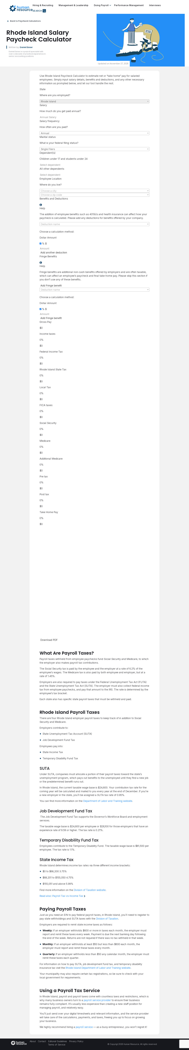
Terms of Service (56, 1044)
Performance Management (129, 5)
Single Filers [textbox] (48, 149)
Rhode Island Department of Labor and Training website (98, 967)
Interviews (155, 5)
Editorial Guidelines (57, 1041)
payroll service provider (97, 1000)
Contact (42, 1041)
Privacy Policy (76, 1041)
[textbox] (94, 191)
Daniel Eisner (26, 47)
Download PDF (49, 639)
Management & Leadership (73, 5)
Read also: (61, 895)
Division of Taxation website (90, 890)
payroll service (84, 1027)
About (33, 1041)
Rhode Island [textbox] (48, 101)
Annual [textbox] (45, 133)
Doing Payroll (101, 5)
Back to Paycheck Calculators (25, 21)
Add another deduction (53, 252)
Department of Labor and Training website (107, 800)
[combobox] (94, 101)
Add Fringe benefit (51, 285)
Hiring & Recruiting (43, 5)
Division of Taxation (107, 918)
